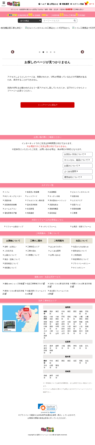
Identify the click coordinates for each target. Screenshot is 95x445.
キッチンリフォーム (48, 227)
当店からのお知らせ (81, 247)
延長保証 (52, 213)
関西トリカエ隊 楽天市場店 (81, 285)
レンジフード (32, 196)
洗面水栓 (7, 200)
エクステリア (77, 200)
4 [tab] (51, 52)
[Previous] (12, 52)
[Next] (82, 52)
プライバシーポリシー (81, 263)
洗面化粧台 (53, 205)
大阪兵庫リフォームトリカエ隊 (35, 292)
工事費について (33, 255)
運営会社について (72, 177)
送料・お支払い (10, 247)
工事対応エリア (33, 247)
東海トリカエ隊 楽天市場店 (13, 292)
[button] (48, 408)
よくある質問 (70, 171)
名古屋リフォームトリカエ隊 (58, 292)
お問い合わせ (55, 255)
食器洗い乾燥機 (33, 192)
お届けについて (71, 166)
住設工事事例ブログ (35, 284)
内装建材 (30, 213)
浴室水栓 (75, 196)
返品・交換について (12, 259)
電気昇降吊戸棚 (10, 213)
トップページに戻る (47, 105)
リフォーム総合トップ (14, 227)
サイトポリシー (79, 268)
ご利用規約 (77, 255)
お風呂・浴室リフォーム (81, 227)
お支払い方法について (74, 154)
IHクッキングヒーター (13, 196)
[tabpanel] (52, 37)
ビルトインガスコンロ (80, 192)
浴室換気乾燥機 (10, 205)
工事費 (74, 213)
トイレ (7, 192)
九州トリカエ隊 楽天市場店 (58, 285)
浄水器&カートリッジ (57, 200)
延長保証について (11, 263)
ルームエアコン (10, 209)
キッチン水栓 (54, 196)
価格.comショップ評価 (13, 284)
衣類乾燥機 (76, 209)
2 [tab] (44, 52)
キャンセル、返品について (76, 160)
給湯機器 (52, 192)
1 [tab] (40, 52)
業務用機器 (53, 209)
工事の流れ (31, 251)
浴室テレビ (76, 205)
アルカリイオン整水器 (35, 200)
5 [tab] (55, 52)
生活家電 (30, 209)
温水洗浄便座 (32, 205)
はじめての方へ (56, 247)
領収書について (10, 268)
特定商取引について (81, 259)
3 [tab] (47, 52)
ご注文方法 (8, 251)
